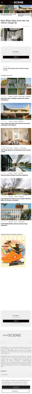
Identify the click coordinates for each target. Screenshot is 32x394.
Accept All (16, 387)
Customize (15, 391)
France (15, 221)
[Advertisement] (16, 290)
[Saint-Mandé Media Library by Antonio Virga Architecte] (16, 211)
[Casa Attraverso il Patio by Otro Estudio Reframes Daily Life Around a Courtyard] (16, 186)
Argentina (11, 196)
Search (29, 342)
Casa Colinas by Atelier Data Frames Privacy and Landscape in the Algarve (15, 124)
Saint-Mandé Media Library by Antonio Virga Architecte (14, 224)
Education (11, 221)
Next (31, 11)
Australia (10, 96)
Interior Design (21, 96)
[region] (16, 385)
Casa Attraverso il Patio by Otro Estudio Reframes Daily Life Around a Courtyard (16, 199)
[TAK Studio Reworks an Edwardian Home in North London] (16, 136)
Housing (15, 96)
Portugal (15, 121)
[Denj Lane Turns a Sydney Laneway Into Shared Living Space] (8, 9)
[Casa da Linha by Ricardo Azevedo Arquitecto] (16, 163)
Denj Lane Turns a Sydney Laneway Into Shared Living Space (8, 15)
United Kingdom (23, 148)
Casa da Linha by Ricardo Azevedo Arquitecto (14, 175)
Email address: (16, 51)
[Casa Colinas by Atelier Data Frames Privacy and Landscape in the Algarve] (16, 111)
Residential (28, 96)
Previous (0, 11)
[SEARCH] (30, 2)
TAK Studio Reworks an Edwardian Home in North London (16, 150)
